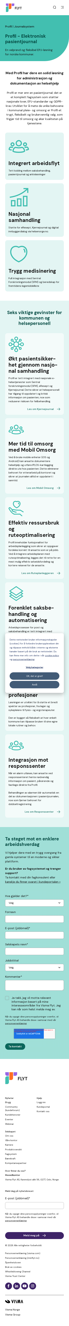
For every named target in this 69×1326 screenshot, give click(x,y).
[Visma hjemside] (34, 1301)
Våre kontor (11, 1140)
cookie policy (52, 655)
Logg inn (41, 1102)
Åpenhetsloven (13, 1262)
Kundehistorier (12, 1114)
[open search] (55, 7)
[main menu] (62, 7)
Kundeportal (43, 1106)
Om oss (9, 1135)
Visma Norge (12, 1309)
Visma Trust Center (15, 1276)
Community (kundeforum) (12, 1108)
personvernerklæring (23, 659)
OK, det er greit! (34, 676)
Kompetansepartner (15, 1163)
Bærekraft (10, 1158)
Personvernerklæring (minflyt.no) (22, 1257)
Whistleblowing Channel (17, 1271)
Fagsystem (11, 1154)
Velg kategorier (34, 667)
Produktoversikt (13, 1149)
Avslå (34, 684)
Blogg (8, 1102)
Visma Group (12, 1314)
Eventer (9, 1119)
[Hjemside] (14, 7)
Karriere (9, 1144)
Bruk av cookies (13, 1267)
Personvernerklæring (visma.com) (22, 1253)
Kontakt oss (43, 1111)
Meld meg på (31, 1235)
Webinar (9, 1123)
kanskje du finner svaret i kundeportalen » (32, 882)
